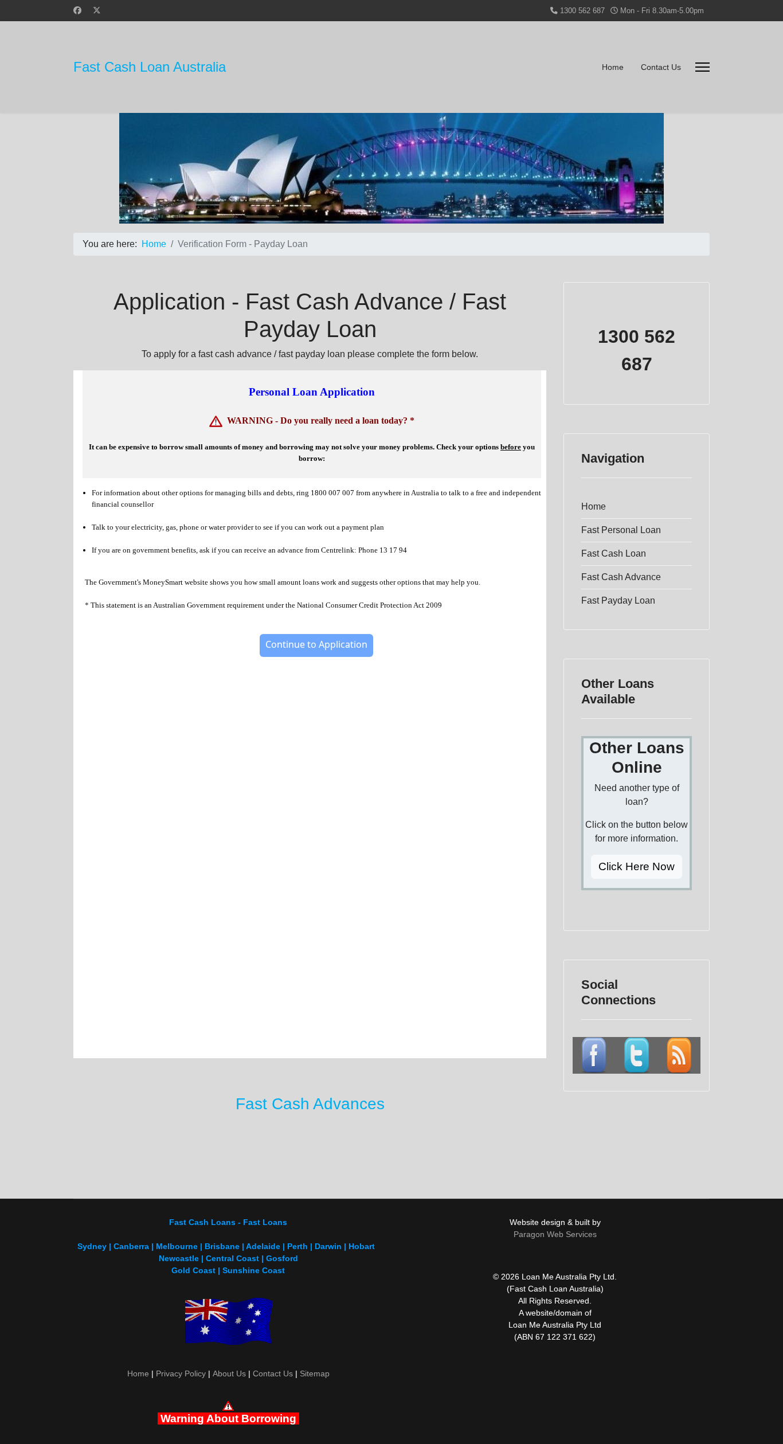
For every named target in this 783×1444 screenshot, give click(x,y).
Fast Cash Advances (310, 1104)
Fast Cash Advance (621, 577)
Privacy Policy (181, 1373)
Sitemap (315, 1373)
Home (613, 67)
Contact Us (661, 67)
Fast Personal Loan (621, 530)
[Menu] (702, 67)
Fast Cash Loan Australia (149, 67)
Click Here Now (636, 866)
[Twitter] (97, 10)
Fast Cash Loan (613, 553)
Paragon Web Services (555, 1234)
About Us (229, 1373)
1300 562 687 (582, 11)
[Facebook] (77, 10)
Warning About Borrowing (228, 1418)
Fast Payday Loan (618, 600)
